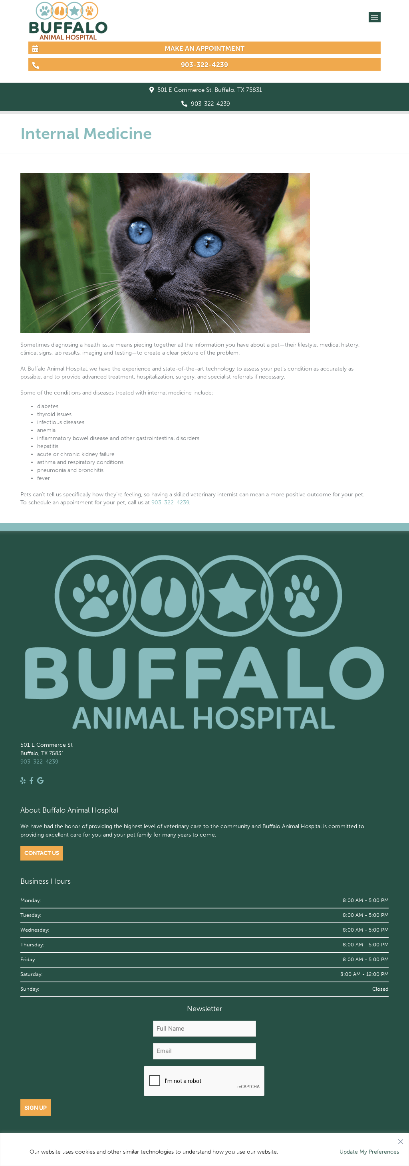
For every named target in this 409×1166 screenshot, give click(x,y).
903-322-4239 (209, 103)
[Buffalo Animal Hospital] (68, 36)
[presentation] (204, 1081)
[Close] (400, 1139)
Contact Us (41, 853)
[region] (204, 1149)
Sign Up (35, 1107)
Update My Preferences (369, 1151)
